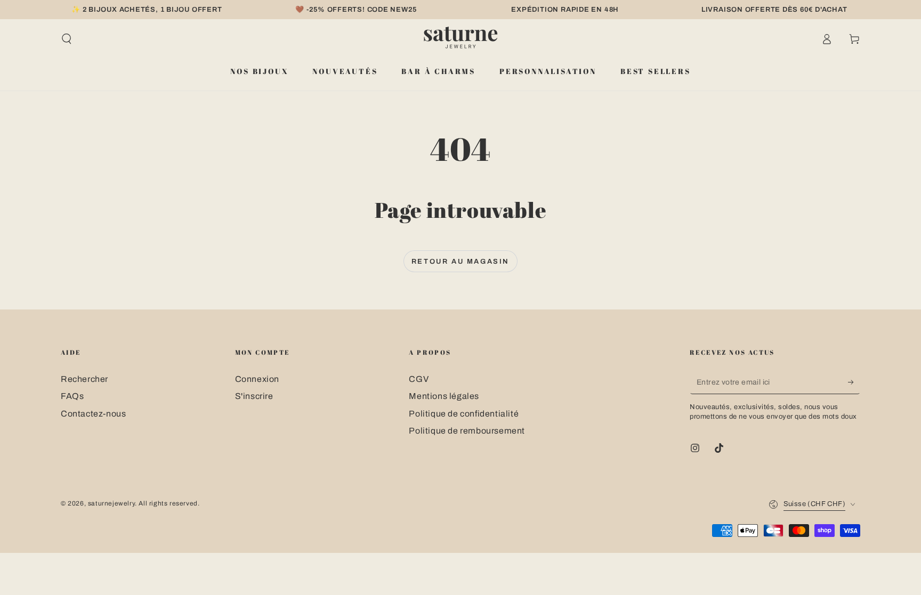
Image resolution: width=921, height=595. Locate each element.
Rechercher (84, 379)
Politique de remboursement (467, 430)
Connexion (257, 379)
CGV (419, 379)
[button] (66, 39)
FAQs (72, 396)
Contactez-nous (93, 413)
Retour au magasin (460, 261)
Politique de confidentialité (464, 413)
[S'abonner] (854, 382)
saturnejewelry (111, 503)
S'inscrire (254, 396)
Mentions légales (444, 396)
